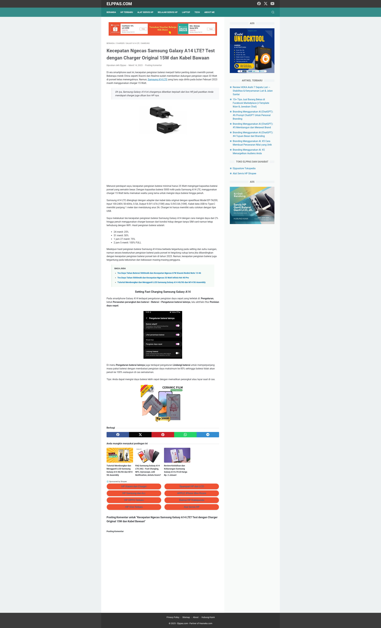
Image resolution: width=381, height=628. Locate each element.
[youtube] (272, 3)
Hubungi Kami (208, 617)
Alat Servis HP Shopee (244, 173)
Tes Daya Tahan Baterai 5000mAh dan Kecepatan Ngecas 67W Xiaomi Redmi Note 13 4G (159, 273)
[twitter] (266, 3)
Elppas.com (119, 3)
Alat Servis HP (145, 12)
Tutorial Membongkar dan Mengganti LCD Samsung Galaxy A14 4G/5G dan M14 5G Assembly (161, 282)
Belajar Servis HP (168, 12)
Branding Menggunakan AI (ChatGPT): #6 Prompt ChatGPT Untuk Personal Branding (253, 115)
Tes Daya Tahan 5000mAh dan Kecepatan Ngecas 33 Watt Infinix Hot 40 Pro (153, 277)
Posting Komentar (153, 65)
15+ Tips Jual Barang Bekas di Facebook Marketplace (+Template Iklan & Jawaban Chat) (251, 103)
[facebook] (259, 3)
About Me (209, 12)
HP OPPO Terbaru (134, 500)
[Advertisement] (163, 160)
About (196, 617)
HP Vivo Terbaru (134, 507)
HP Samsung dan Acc (134, 493)
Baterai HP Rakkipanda (191, 500)
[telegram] (208, 434)
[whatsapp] (185, 434)
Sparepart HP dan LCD (191, 486)
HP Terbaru (126, 12)
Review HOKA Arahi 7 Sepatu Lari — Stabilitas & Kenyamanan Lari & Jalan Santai (253, 91)
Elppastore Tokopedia (244, 168)
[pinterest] (163, 434)
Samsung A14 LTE (157, 79)
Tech (197, 12)
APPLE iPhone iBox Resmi (191, 493)
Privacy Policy (173, 617)
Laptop (186, 12)
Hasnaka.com (205, 623)
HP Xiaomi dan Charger (134, 486)
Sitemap (186, 617)
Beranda (111, 12)
